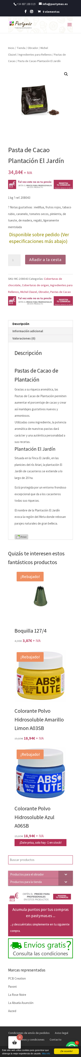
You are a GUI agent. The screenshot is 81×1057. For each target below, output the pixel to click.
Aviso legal (61, 1033)
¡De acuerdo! (66, 1051)
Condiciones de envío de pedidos (29, 1033)
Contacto (55, 1039)
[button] (66, 74)
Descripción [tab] (20, 324)
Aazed (12, 1011)
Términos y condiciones (29, 1039)
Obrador (33, 48)
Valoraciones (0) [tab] (23, 338)
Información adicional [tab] (27, 331)
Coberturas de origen (35, 285)
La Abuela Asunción (20, 1003)
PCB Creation (17, 978)
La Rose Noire (17, 995)
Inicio (11, 48)
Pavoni (12, 987)
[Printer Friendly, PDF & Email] (21, 536)
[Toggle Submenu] (65, 874)
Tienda (21, 48)
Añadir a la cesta (45, 259)
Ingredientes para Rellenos (35, 54)
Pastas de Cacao (60, 292)
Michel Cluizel (28, 292)
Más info (46, 1053)
